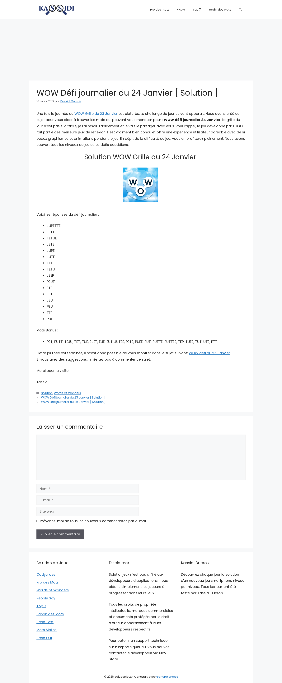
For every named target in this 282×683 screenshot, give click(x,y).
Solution (47, 393)
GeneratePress (167, 677)
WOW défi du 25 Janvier (209, 353)
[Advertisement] (141, 48)
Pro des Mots (47, 582)
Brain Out (44, 637)
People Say (45, 598)
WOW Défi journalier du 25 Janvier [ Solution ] (73, 402)
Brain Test (45, 622)
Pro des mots (159, 9)
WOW (181, 9)
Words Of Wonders (67, 393)
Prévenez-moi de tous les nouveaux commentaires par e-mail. (93, 521)
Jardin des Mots (220, 9)
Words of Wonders (52, 590)
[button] (240, 9)
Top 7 (197, 9)
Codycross (45, 574)
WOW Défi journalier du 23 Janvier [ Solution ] (73, 397)
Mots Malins (46, 629)
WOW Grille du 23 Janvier (96, 113)
